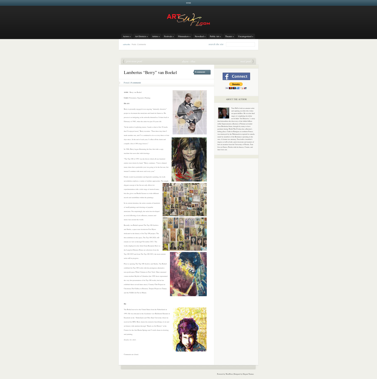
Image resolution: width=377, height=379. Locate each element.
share (185, 61)
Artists (156, 36)
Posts (134, 44)
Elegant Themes (248, 374)
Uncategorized (245, 36)
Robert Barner (247, 61)
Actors (127, 36)
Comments (141, 44)
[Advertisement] (236, 206)
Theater (229, 36)
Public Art (215, 36)
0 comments (200, 71)
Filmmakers (184, 36)
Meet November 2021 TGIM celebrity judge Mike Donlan (132, 61)
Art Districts (141, 36)
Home (188, 3)
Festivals (169, 36)
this (192, 61)
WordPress (229, 374)
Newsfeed (200, 36)
